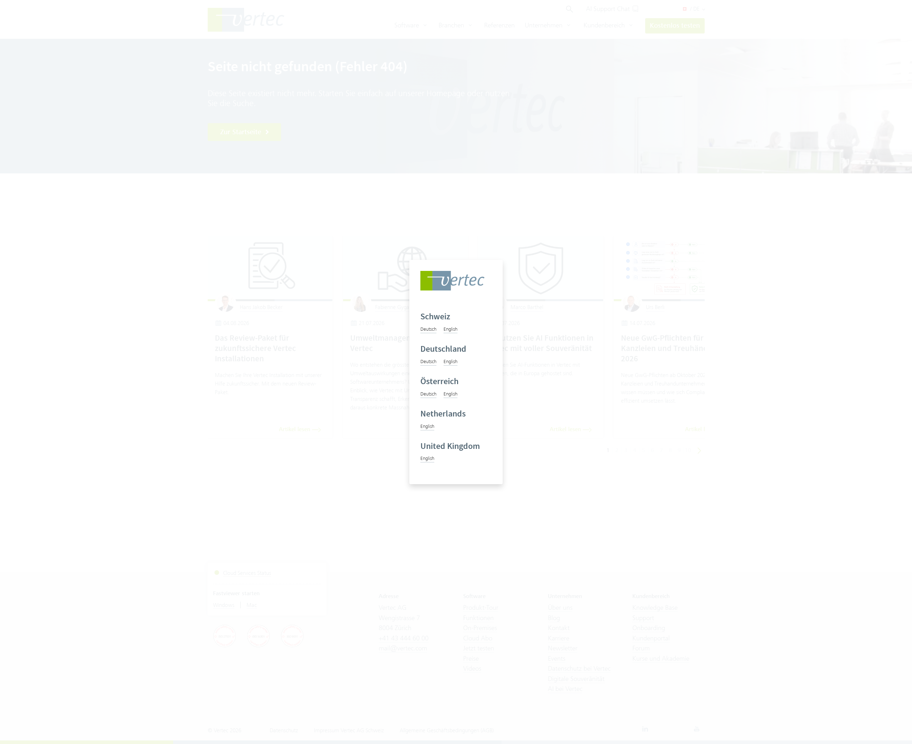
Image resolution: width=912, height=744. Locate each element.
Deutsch (428, 329)
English (450, 329)
